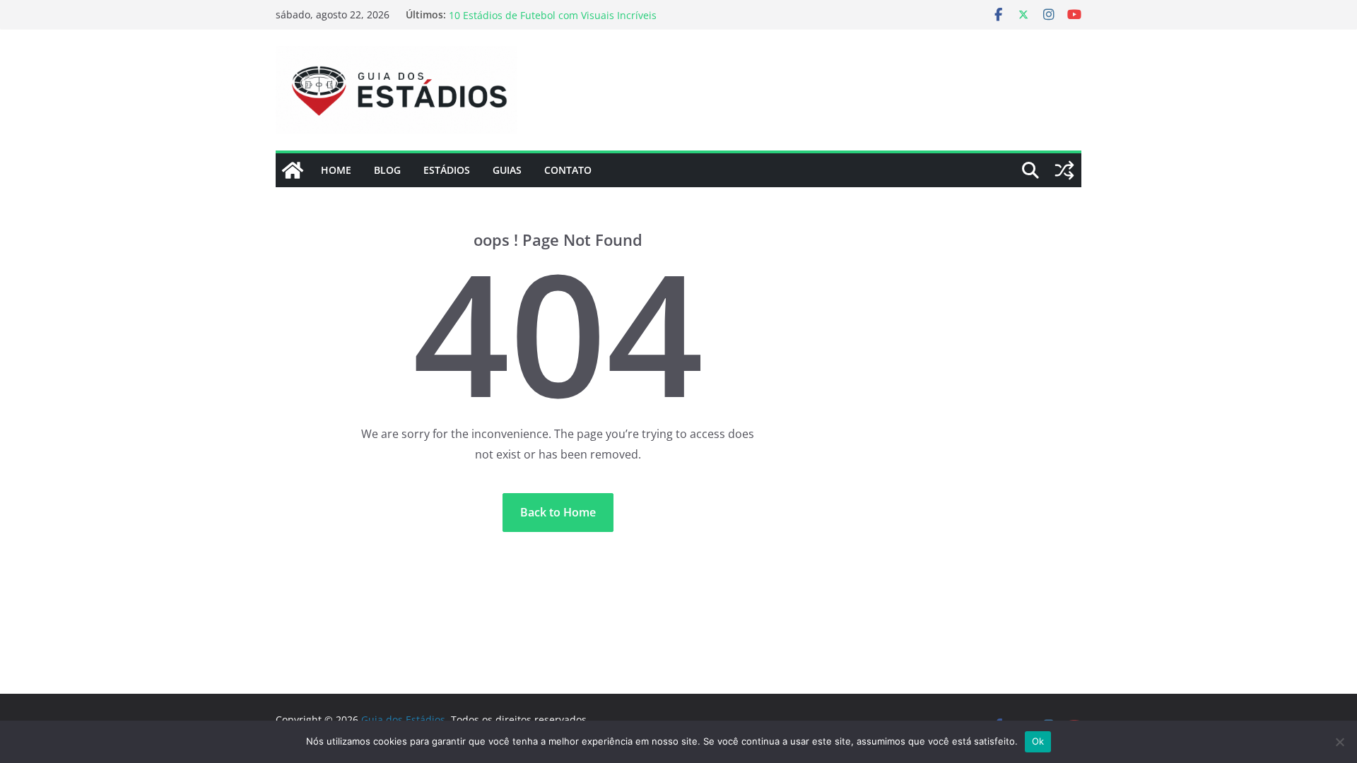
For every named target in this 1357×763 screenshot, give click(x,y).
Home (336, 170)
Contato (568, 170)
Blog (387, 170)
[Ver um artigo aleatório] (1064, 170)
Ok (1038, 741)
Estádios (446, 170)
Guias (507, 170)
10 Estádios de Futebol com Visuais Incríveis (553, 20)
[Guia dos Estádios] (293, 170)
